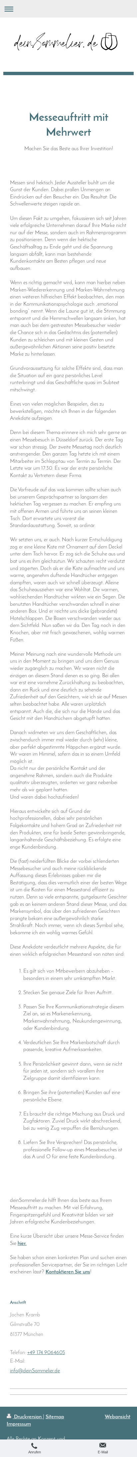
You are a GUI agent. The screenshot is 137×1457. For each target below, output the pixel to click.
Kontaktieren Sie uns (68, 1272)
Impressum (19, 1424)
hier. (22, 1243)
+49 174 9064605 (46, 1352)
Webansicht (117, 1417)
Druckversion (28, 1417)
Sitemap (55, 1417)
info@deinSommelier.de (35, 1371)
